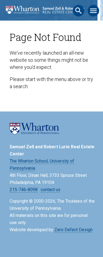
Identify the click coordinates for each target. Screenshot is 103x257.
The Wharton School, (29, 161)
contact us (50, 189)
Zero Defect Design (73, 229)
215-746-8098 (24, 189)
